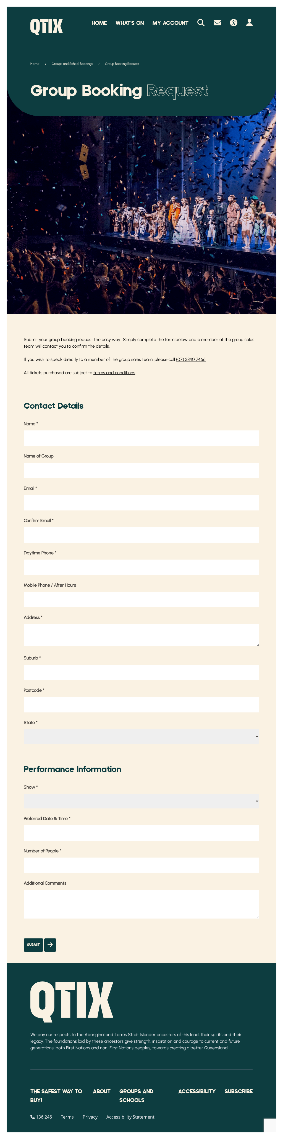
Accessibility (197, 1091)
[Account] (249, 23)
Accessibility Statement (130, 1117)
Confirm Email (39, 520)
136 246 (44, 1117)
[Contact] (217, 23)
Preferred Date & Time (47, 818)
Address (33, 617)
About (102, 1091)
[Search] (201, 23)
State (31, 722)
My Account (170, 23)
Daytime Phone (40, 552)
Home (99, 23)
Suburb (32, 658)
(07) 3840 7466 (191, 359)
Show (31, 787)
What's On (130, 23)
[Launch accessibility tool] (233, 23)
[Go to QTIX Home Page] (46, 27)
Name (31, 423)
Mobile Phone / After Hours (50, 585)
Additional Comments (45, 883)
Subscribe (239, 1091)
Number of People (42, 850)
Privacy (90, 1117)
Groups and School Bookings (72, 64)
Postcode (34, 690)
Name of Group (39, 456)
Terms (67, 1117)
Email (30, 488)
